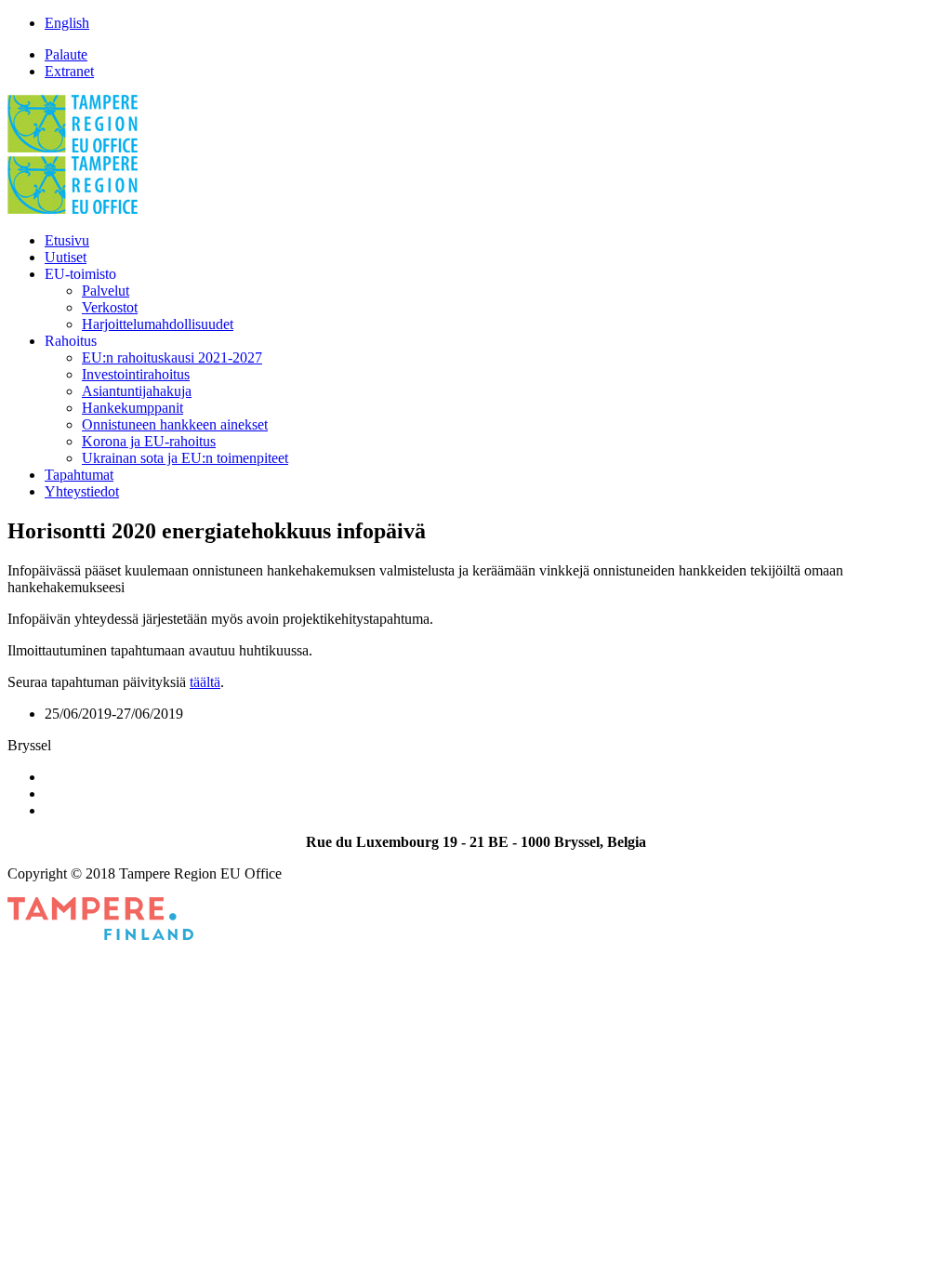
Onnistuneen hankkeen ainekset (175, 424)
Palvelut (105, 290)
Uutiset (65, 257)
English (67, 23)
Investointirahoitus (136, 374)
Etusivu (67, 240)
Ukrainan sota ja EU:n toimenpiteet (185, 458)
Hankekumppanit (132, 408)
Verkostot (110, 307)
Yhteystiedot (82, 491)
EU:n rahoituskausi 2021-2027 (172, 357)
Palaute (66, 54)
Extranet (69, 71)
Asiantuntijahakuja (137, 391)
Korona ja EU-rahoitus (149, 441)
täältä (205, 682)
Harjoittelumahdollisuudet (157, 324)
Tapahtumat (79, 475)
